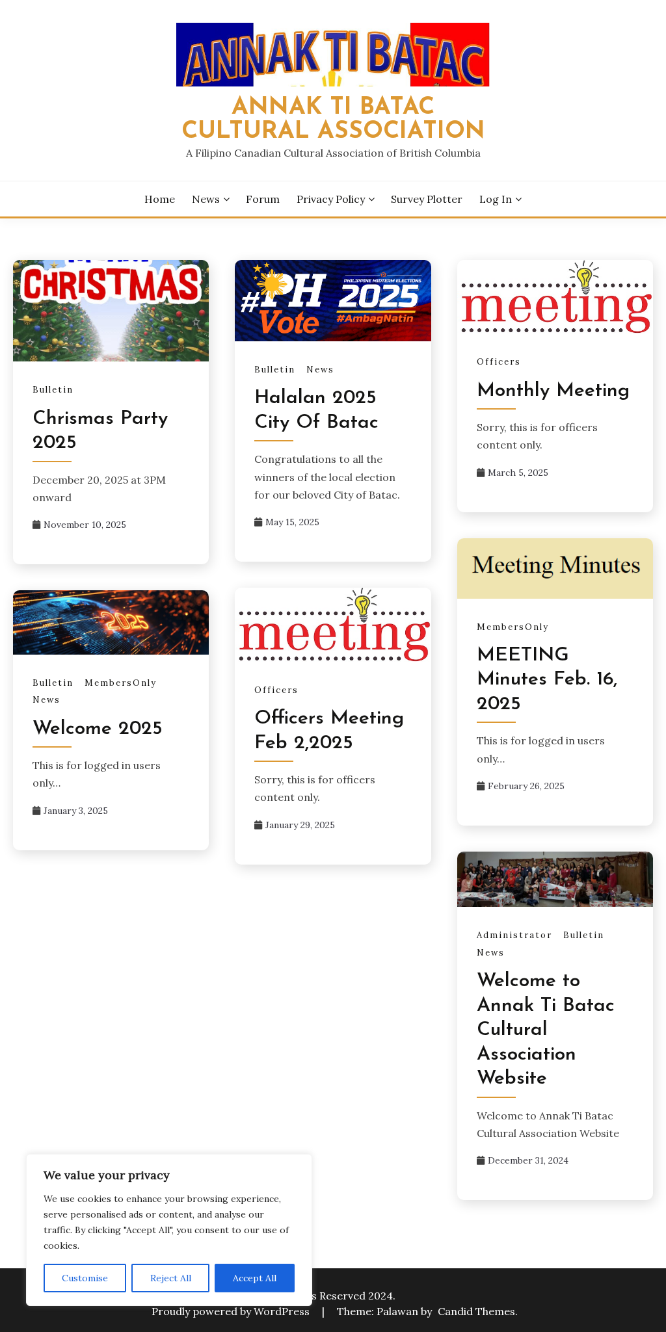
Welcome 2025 (98, 729)
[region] (169, 1230)
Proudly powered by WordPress (232, 1311)
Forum (263, 198)
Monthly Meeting (553, 391)
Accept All (254, 1278)
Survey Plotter (426, 198)
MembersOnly (513, 627)
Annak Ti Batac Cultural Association (333, 120)
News (206, 198)
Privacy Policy (331, 198)
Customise (85, 1278)
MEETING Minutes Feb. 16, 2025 (547, 680)
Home (159, 198)
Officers (499, 361)
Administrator (514, 935)
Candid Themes (476, 1311)
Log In (495, 198)
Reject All (170, 1278)
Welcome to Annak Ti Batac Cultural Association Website (546, 1030)
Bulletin (53, 389)
